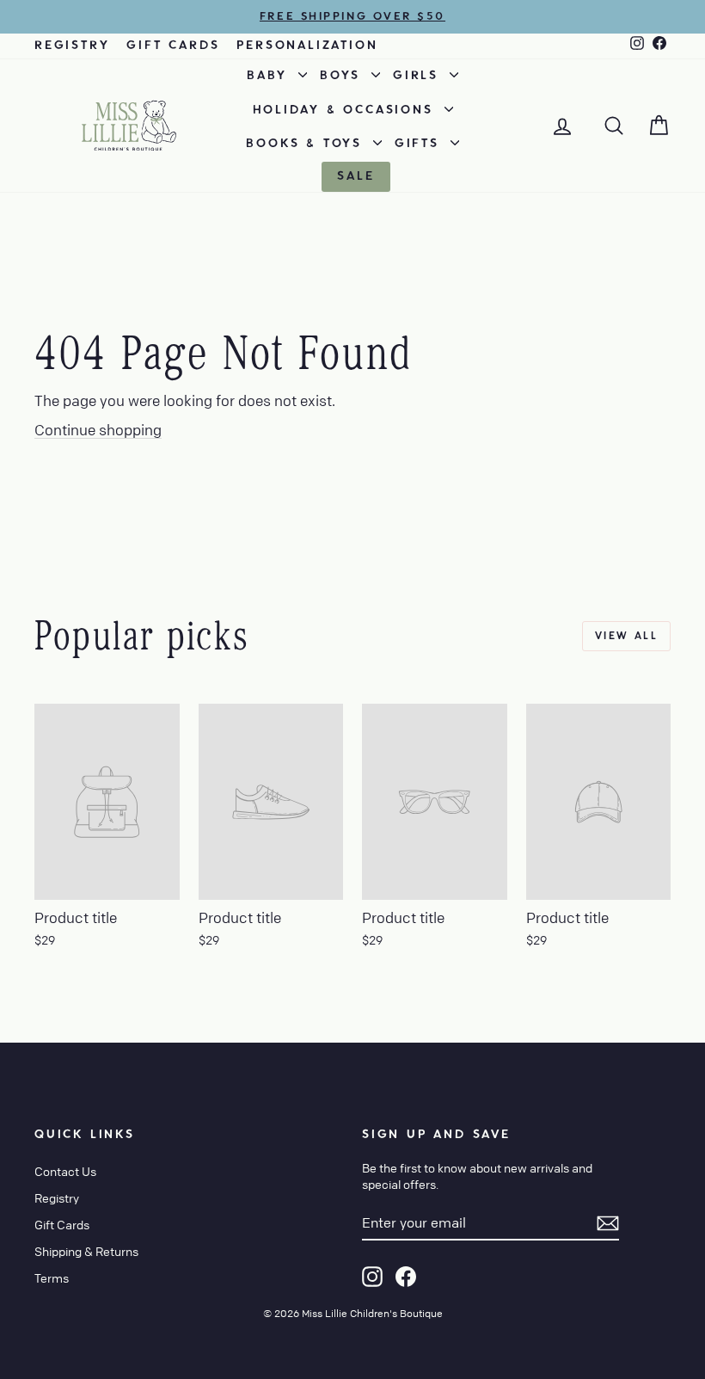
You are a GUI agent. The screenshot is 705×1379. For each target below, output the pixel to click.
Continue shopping (98, 430)
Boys (343, 76)
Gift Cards (172, 46)
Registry (71, 46)
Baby (270, 76)
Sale (355, 176)
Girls (419, 76)
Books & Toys (307, 144)
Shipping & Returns (86, 1251)
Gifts (420, 144)
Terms (51, 1277)
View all (626, 636)
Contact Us (65, 1171)
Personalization (306, 46)
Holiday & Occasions (346, 110)
